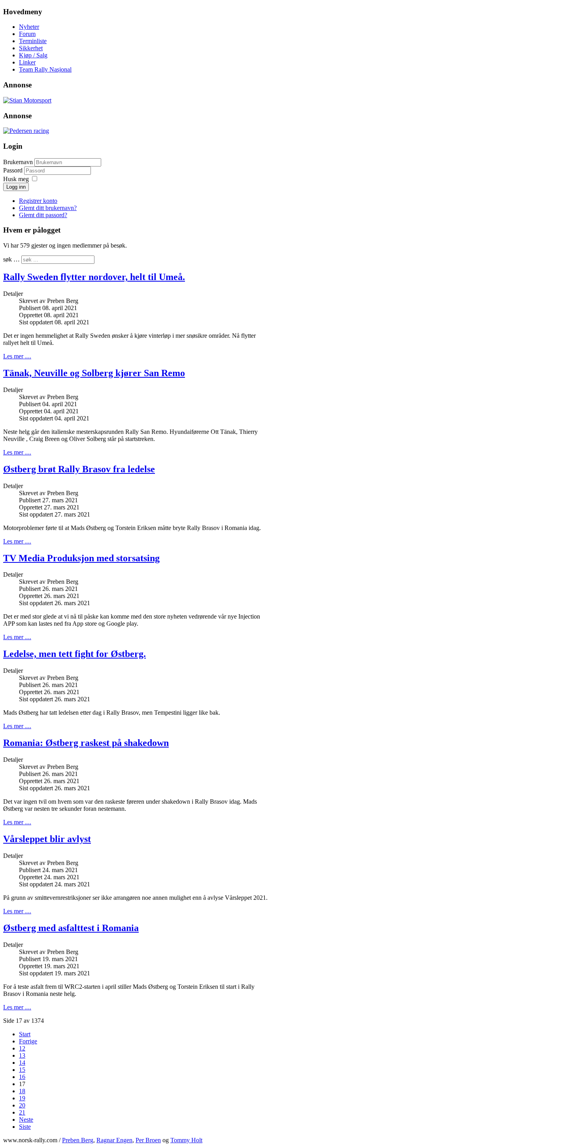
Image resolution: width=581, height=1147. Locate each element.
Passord (13, 170)
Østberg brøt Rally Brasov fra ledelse (79, 469)
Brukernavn (18, 162)
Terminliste (33, 41)
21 (22, 1112)
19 (22, 1098)
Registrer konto (38, 200)
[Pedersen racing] (26, 130)
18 (22, 1091)
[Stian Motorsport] (27, 100)
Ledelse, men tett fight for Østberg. (74, 654)
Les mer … (17, 356)
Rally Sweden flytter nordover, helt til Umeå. (94, 277)
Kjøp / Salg (33, 55)
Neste (26, 1119)
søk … (11, 259)
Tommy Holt (186, 1140)
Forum (27, 33)
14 (22, 1062)
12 (22, 1048)
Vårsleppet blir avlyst (47, 839)
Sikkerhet (31, 48)
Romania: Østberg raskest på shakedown (86, 743)
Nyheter (29, 26)
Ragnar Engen (114, 1140)
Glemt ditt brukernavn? (48, 207)
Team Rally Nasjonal (45, 69)
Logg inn (16, 187)
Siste (25, 1126)
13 (22, 1055)
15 (22, 1069)
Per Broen (148, 1140)
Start (24, 1034)
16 (22, 1076)
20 (22, 1105)
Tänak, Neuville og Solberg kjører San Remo (94, 373)
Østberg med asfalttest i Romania (71, 928)
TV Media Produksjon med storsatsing (81, 558)
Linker (27, 62)
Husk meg (16, 179)
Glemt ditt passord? (43, 215)
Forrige (28, 1041)
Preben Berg (77, 1140)
